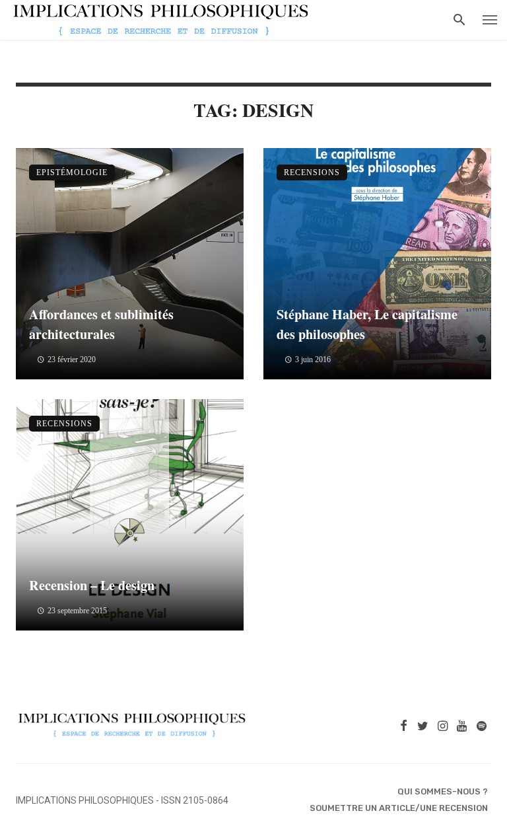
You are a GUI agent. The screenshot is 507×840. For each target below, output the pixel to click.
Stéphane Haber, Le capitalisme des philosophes (367, 324)
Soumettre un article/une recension (399, 808)
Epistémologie (72, 172)
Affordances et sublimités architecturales (101, 324)
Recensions (312, 172)
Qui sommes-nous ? (442, 791)
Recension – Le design (91, 585)
